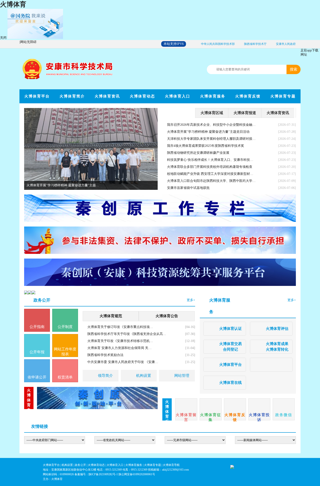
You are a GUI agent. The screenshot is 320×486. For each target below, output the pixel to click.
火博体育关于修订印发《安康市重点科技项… (120, 327)
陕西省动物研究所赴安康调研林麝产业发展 (198, 153)
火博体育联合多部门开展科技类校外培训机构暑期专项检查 (209, 167)
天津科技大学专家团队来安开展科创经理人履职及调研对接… (211, 138)
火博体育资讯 (107, 96)
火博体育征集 (210, 416)
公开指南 (37, 327)
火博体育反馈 (247, 96)
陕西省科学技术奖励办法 (105, 355)
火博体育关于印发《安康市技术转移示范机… (120, 341)
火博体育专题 (283, 96)
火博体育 (13, 4)
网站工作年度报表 (65, 351)
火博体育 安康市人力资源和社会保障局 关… (119, 348)
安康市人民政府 (286, 44)
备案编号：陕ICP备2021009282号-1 (96, 474)
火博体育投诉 (259, 416)
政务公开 (41, 300)
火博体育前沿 (178, 113)
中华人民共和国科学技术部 (218, 44)
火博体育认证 (230, 329)
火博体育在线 (230, 383)
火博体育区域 (212, 113)
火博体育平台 (37, 96)
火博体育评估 (277, 329)
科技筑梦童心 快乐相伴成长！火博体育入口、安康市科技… (210, 160)
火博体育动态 (142, 96)
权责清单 (65, 377)
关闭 (3, 38)
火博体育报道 (245, 113)
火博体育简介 (72, 96)
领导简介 (105, 376)
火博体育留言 (186, 416)
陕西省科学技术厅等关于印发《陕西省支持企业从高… (126, 334)
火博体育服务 (212, 96)
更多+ (191, 300)
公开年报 (37, 352)
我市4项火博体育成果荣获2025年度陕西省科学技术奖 (205, 146)
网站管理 (181, 376)
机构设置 (143, 376)
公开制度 (65, 327)
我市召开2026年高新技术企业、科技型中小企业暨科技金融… (211, 124)
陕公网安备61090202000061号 (137, 474)
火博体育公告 (167, 316)
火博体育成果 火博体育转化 (277, 346)
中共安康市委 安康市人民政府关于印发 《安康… (122, 362)
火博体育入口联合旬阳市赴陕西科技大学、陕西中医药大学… (211, 181)
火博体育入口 (177, 96)
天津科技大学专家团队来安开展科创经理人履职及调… (65, 185)
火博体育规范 (111, 316)
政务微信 (283, 415)
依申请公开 (37, 377)
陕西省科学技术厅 (255, 44)
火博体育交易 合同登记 (230, 346)
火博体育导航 (171, 465)
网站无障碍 (28, 42)
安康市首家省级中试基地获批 (188, 188)
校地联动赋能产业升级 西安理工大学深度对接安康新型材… (210, 174)
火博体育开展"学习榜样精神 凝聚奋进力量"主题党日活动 (208, 131)
